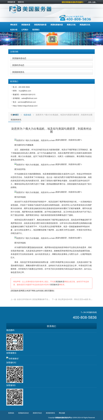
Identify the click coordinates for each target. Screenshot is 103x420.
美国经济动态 (18, 65)
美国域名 (11, 413)
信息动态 (27, 114)
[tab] (51, 51)
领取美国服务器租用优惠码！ (73, 2)
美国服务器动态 (19, 58)
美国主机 (21, 2)
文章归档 (14, 51)
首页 (17, 114)
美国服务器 (11, 2)
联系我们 (51, 326)
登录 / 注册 (91, 2)
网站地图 (62, 413)
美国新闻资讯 (18, 72)
